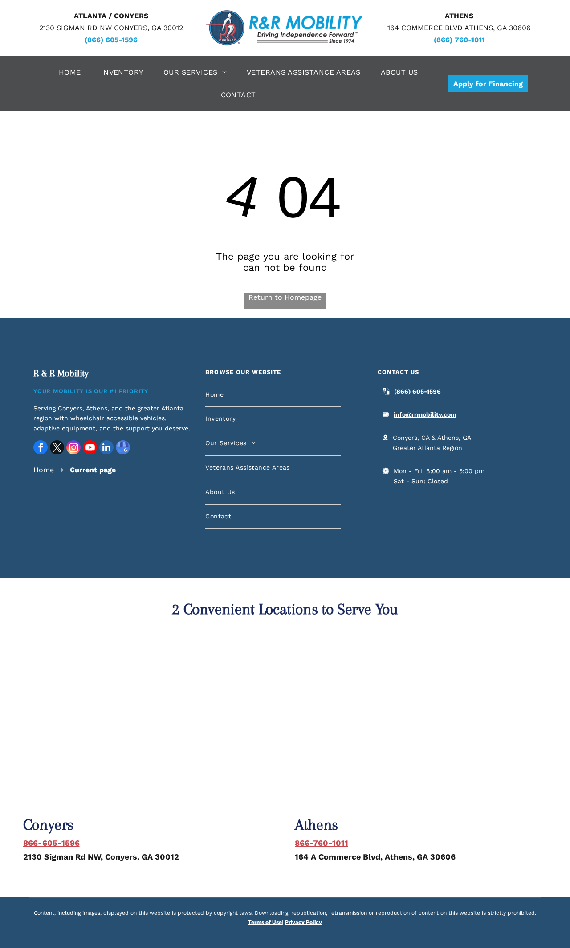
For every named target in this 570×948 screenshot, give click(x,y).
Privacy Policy (303, 922)
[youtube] (90, 448)
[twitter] (57, 448)
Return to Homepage (285, 297)
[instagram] (73, 448)
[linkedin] (106, 448)
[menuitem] (73, 72)
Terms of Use (265, 922)
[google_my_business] (123, 448)
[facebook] (40, 448)
